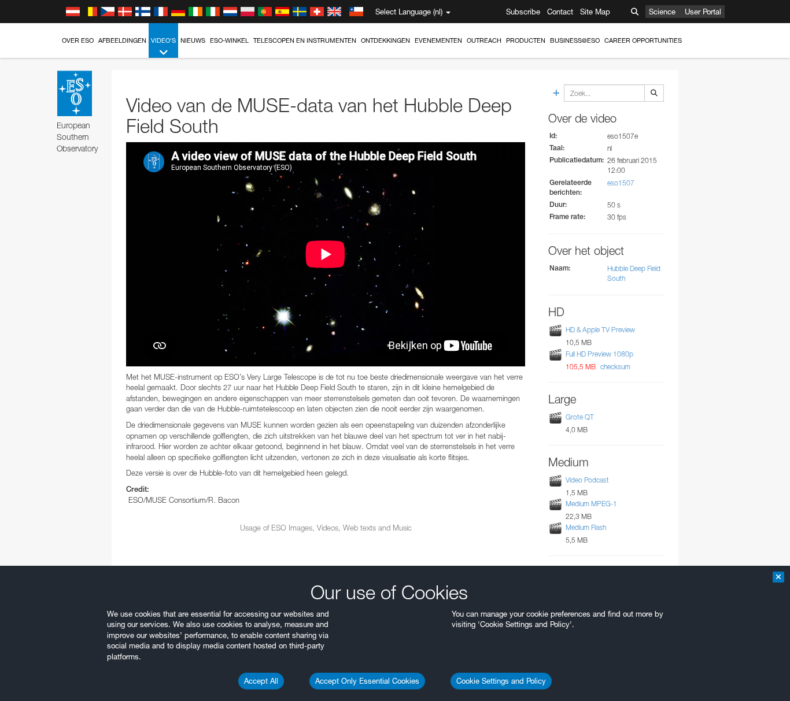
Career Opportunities (643, 40)
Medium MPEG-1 (591, 503)
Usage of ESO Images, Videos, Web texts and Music (326, 527)
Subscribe (523, 11)
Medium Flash (586, 527)
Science (662, 11)
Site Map (595, 11)
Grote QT (580, 417)
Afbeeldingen (122, 40)
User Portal (703, 11)
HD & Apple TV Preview (600, 330)
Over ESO (78, 40)
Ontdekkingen (385, 40)
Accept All (261, 680)
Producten (525, 40)
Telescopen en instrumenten (304, 40)
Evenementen (438, 40)
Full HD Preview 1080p (599, 354)
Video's (163, 40)
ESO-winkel (229, 40)
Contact (560, 11)
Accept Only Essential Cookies (367, 680)
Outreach (484, 40)
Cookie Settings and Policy (501, 680)
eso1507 (620, 183)
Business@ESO (575, 40)
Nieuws (192, 40)
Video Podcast (587, 480)
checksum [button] (614, 366)
